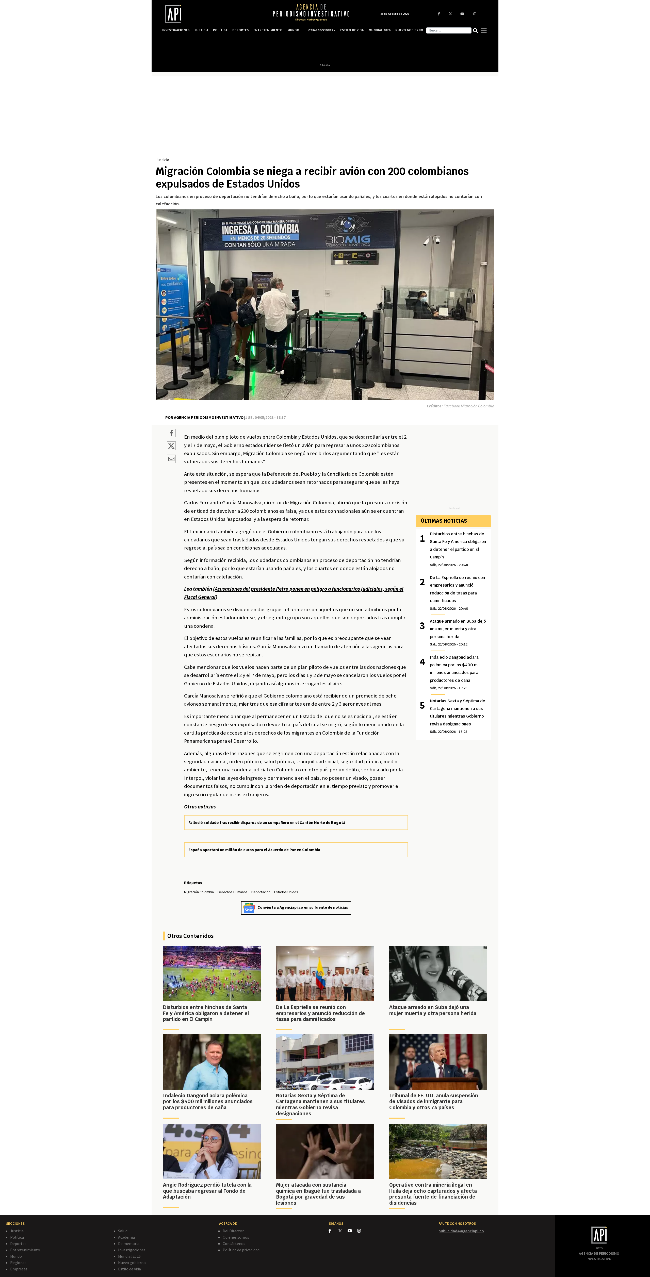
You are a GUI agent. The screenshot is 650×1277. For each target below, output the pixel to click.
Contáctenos (234, 1243)
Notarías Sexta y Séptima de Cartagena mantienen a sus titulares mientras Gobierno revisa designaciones (457, 716)
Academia (126, 1237)
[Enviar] (171, 459)
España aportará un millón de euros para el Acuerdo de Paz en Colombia (254, 849)
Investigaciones (131, 1249)
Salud (122, 1230)
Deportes (18, 1243)
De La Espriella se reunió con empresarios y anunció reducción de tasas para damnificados (457, 593)
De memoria (128, 1243)
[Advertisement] (325, 118)
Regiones (18, 1262)
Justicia (162, 159)
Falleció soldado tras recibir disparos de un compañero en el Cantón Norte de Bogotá (266, 822)
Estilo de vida (129, 1268)
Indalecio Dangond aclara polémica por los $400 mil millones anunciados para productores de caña (455, 672)
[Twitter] (342, 1230)
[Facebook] (333, 1230)
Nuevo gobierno (132, 1262)
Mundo (16, 1256)
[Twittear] (171, 448)
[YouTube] (352, 1230)
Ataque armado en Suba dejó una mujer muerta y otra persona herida (458, 632)
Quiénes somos (236, 1237)
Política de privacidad (241, 1249)
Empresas (18, 1268)
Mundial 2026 (129, 1256)
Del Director (233, 1230)
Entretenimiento (25, 1249)
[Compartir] (171, 433)
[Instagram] (361, 1230)
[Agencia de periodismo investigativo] (212, 14)
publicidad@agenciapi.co (461, 1230)
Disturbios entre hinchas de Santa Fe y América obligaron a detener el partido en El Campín (458, 549)
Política (17, 1237)
